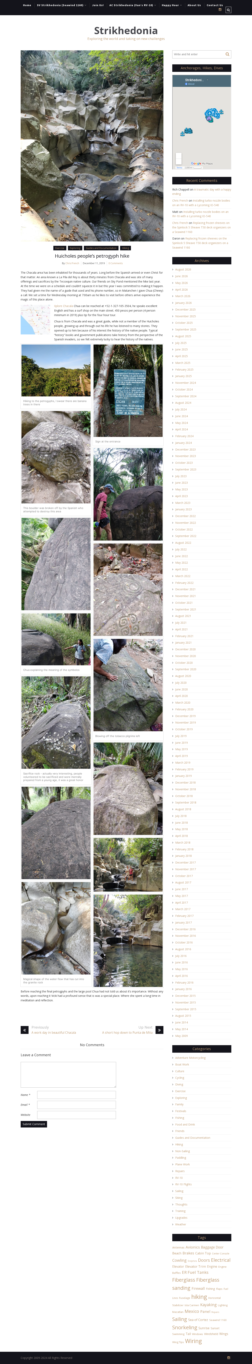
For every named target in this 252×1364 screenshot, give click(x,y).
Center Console (220, 1253)
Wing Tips (178, 1342)
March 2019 (182, 762)
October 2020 (184, 663)
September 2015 (185, 1009)
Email (25, 1105)
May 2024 (181, 423)
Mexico (192, 1311)
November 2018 (185, 789)
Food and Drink (185, 1124)
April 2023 (181, 496)
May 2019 (181, 749)
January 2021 (183, 642)
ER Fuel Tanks (195, 1272)
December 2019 (185, 716)
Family (179, 1104)
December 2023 (185, 449)
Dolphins (192, 1261)
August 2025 (183, 336)
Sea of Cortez (198, 1320)
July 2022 (181, 549)
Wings (223, 1334)
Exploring (75, 248)
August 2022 (183, 542)
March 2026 (182, 296)
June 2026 (181, 276)
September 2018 (185, 802)
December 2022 (185, 516)
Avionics (193, 1247)
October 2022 (184, 529)
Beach (176, 1253)
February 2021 (184, 636)
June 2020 (181, 689)
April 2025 (181, 356)
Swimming (178, 1334)
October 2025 (184, 323)
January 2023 (183, 509)
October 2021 (184, 603)
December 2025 (185, 309)
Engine (212, 1266)
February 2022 (184, 583)
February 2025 (184, 369)
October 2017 (184, 876)
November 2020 (185, 656)
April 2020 (181, 696)
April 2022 (181, 569)
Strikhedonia (126, 30)
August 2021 (183, 616)
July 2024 (181, 409)
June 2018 (181, 822)
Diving (179, 1084)
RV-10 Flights (183, 1184)
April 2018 (181, 836)
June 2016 (181, 962)
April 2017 (181, 902)
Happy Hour (170, 5)
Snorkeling (184, 1327)
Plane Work (182, 1164)
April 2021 (181, 629)
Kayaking (208, 1304)
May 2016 (181, 969)
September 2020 (185, 669)
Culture (179, 1071)
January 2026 (183, 303)
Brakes (188, 1253)
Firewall (198, 1288)
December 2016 (185, 929)
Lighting (223, 1305)
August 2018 (183, 809)
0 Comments (115, 263)
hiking (199, 1297)
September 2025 (185, 329)
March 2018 (182, 842)
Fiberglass (183, 1279)
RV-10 (179, 1178)
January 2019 (183, 776)
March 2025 (182, 363)
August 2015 (183, 1016)
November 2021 (185, 596)
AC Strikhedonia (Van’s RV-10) (131, 5)
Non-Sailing (182, 1151)
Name (25, 1095)
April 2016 (181, 976)
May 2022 (181, 562)
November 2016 (185, 936)
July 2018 (181, 816)
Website (25, 1115)
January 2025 (183, 376)
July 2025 (181, 343)
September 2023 (185, 469)
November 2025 (185, 316)
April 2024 (181, 429)
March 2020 (182, 702)
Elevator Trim (195, 1266)
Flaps (219, 1289)
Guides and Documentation (101, 248)
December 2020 (185, 649)
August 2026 (183, 269)
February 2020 (184, 709)
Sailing (179, 1191)
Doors (204, 1260)
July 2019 (181, 736)
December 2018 (185, 782)
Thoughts (181, 1204)
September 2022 (185, 536)
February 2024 (184, 436)
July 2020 (181, 682)
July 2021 (181, 622)
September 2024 (185, 396)
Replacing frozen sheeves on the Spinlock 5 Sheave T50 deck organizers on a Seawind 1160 (201, 227)
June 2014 (181, 1022)
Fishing (179, 1118)
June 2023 (181, 482)
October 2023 (184, 463)
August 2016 (183, 949)
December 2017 (185, 862)
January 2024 (183, 443)
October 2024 (184, 389)
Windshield (211, 1334)
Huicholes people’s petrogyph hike (92, 256)
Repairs (180, 1171)
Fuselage (184, 1298)
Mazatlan (177, 1312)
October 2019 (184, 729)
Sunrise (203, 1328)
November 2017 (185, 869)
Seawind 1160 (218, 1320)
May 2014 (181, 1029)
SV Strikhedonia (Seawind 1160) (60, 5)
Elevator (178, 1266)
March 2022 (182, 576)
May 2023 (181, 489)
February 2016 (184, 982)
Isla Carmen (192, 1305)
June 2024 (181, 416)
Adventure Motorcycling (190, 1058)
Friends (179, 1131)
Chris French (72, 263)
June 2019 (181, 742)
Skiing (179, 1198)
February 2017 (184, 916)
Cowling (179, 1260)
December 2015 (185, 996)
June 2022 (181, 556)
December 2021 (185, 589)
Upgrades (181, 1217)
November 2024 (185, 383)
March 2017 (182, 909)
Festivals (180, 1111)
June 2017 (181, 889)
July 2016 (181, 956)
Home (27, 5)
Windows (197, 1334)
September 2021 (185, 609)
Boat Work (182, 1064)
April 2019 (181, 756)
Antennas (178, 1247)
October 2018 (184, 796)
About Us (194, 5)
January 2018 (183, 856)
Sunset (215, 1328)
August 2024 (183, 403)
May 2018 (181, 829)
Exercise (59, 248)
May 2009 (181, 1036)
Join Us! (98, 5)
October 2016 (184, 942)
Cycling (179, 1078)
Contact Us (215, 5)
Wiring (193, 1341)
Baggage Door (212, 1247)
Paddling (180, 1157)
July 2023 (181, 476)
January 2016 (183, 989)
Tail (188, 1334)
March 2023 (182, 503)
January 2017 (183, 922)
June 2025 (181, 349)
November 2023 (185, 456)
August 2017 (183, 882)
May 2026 (181, 283)
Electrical (221, 1260)
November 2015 (185, 1002)
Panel (205, 1311)
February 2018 (184, 849)
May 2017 (181, 896)
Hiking (125, 248)
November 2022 (185, 523)
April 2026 (181, 289)
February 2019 (184, 769)
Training (180, 1211)
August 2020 (183, 676)
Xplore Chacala (63, 306)
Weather (180, 1224)
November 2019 (185, 722)
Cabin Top (203, 1253)
